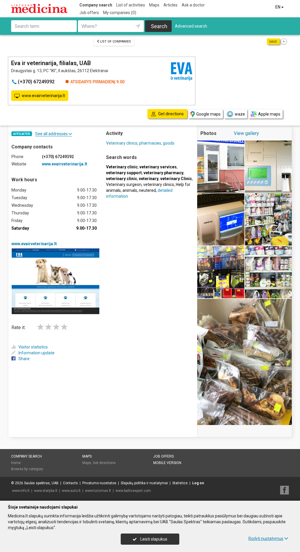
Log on (198, 483)
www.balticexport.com (133, 491)
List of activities (130, 5)
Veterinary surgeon (124, 184)
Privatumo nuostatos (99, 483)
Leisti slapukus (153, 539)
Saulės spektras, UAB (41, 483)
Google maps (208, 114)
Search (159, 26)
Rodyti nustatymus (265, 538)
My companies (119, 12)
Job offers (89, 12)
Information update (36, 352)
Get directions (104, 463)
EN (278, 7)
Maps (154, 5)
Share (24, 358)
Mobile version (167, 463)
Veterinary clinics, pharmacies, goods (140, 143)
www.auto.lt (71, 491)
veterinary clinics (158, 184)
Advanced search (191, 26)
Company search (95, 5)
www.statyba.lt (45, 491)
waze (240, 114)
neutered (147, 190)
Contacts (70, 483)
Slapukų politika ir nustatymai (144, 483)
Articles (170, 5)
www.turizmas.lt (98, 491)
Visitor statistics (33, 347)
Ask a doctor (193, 5)
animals (129, 190)
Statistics (180, 483)
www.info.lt (21, 491)
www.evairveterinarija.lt (43, 95)
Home (16, 463)
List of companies (115, 41)
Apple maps (269, 114)
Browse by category (27, 469)
